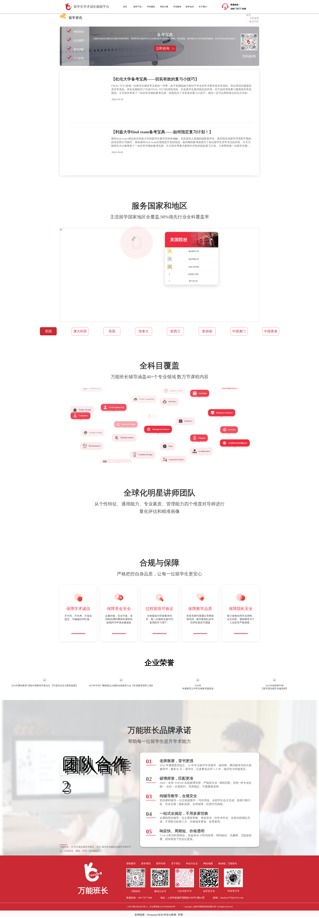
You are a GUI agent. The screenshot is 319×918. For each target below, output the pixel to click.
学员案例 (177, 7)
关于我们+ (203, 7)
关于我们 (176, 863)
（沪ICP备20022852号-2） (137, 907)
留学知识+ (190, 7)
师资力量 (164, 7)
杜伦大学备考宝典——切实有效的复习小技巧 (155, 79)
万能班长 (232, 863)
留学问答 (161, 863)
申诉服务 (151, 7)
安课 (180, 914)
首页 (125, 7)
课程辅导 (131, 863)
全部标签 (254, 18)
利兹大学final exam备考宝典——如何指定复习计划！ (162, 132)
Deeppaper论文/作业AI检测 (161, 914)
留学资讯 (146, 863)
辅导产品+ (138, 7)
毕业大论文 (192, 863)
